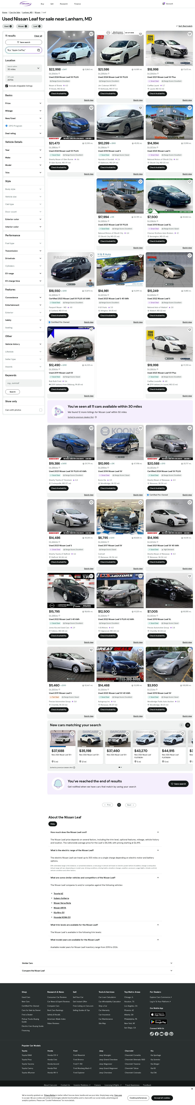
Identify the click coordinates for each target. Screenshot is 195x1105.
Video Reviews (53, 1023)
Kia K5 (153, 1068)
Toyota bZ (58, 893)
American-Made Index (56, 1019)
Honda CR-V (52, 1055)
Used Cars (26, 997)
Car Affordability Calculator (110, 1001)
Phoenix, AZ (129, 1010)
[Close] (192, 1089)
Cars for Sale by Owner (31, 1010)
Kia (152, 1051)
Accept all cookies (162, 1098)
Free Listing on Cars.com (83, 1006)
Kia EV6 (154, 1072)
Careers (97, 1085)
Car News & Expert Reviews (58, 1001)
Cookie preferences (138, 1098)
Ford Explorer (78, 1072)
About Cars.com (50, 1085)
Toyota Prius (27, 1059)
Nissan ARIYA (60, 907)
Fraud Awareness (132, 1085)
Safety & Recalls (53, 1014)
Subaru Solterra (61, 898)
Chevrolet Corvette (133, 1055)
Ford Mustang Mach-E (82, 1068)
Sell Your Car (78, 997)
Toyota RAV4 (27, 1055)
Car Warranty (104, 1010)
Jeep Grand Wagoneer (108, 1068)
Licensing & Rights (112, 1085)
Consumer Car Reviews (57, 997)
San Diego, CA (130, 1028)
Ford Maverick (79, 1055)
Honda (50, 1051)
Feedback (147, 1085)
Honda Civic (52, 1059)
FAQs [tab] (53, 824)
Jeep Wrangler (105, 1055)
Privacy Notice (49, 1095)
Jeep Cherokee (105, 1072)
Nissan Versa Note (62, 903)
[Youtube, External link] (162, 1034)
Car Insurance (104, 1014)
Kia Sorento (155, 1059)
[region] (97, 1095)
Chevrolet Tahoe (131, 1068)
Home (4, 12)
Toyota (24, 1051)
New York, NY (129, 1023)
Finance (77, 4)
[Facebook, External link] (157, 1034)
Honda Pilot (52, 1068)
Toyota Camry (27, 1068)
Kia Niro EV (59, 912)
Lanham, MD (27, 12)
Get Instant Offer (80, 1001)
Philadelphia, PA (130, 1019)
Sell (52, 4)
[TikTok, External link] (152, 1034)
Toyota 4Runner (28, 1072)
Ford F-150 (77, 1064)
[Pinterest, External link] (171, 1034)
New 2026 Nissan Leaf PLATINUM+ (142, 756)
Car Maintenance (106, 1019)
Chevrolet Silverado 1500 (135, 1059)
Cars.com (118, 1095)
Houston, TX (129, 1001)
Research (64, 4)
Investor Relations (81, 1085)
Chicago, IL (128, 997)
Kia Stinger (155, 1064)
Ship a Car (103, 1006)
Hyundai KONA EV (62, 917)
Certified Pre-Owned (30, 1006)
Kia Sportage (156, 1055)
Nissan (37, 12)
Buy (42, 4)
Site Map (102, 1023)
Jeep (101, 1051)
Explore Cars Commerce (160, 997)
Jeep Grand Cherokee (108, 1059)
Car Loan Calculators (107, 997)
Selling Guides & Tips (81, 1010)
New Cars (26, 1001)
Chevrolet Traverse (132, 1064)
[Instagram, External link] (166, 1034)
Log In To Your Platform (159, 1001)
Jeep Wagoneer (105, 1064)
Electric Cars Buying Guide (33, 1026)
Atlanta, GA (128, 1014)
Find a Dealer (27, 1014)
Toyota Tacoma (28, 1064)
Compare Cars (53, 1006)
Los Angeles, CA (130, 1006)
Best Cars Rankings (55, 1010)
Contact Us (65, 1085)
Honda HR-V (52, 1072)
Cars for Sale (14, 12)
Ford (75, 1051)
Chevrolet (129, 1051)
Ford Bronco (78, 1059)
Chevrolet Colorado (133, 1072)
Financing (26, 1030)
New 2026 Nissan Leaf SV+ (62, 755)
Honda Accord (53, 1064)
